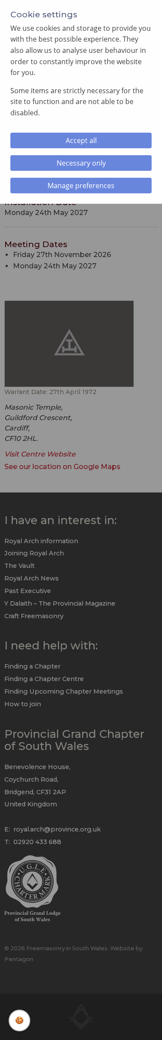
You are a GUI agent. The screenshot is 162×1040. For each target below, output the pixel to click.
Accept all (81, 140)
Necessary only (81, 163)
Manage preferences (81, 185)
